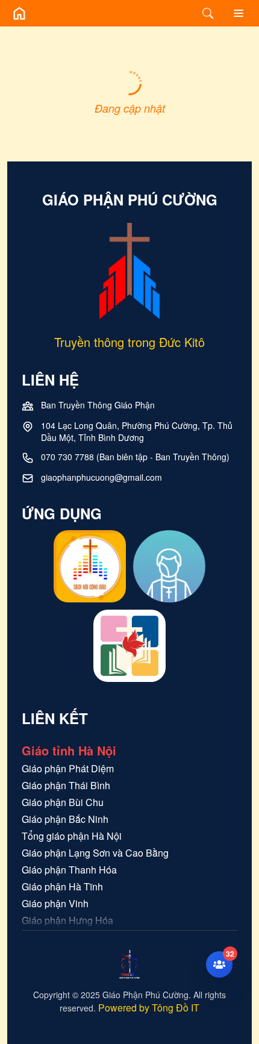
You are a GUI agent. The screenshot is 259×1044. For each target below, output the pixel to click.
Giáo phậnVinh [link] (55, 903)
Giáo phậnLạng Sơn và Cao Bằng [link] (95, 853)
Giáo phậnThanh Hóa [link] (69, 870)
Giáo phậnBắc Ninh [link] (65, 819)
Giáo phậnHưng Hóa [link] (67, 920)
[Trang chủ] (19, 13)
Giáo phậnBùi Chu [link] (63, 802)
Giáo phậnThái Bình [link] (66, 785)
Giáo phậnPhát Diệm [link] (68, 768)
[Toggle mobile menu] (238, 13)
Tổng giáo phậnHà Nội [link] (72, 836)
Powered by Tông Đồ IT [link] (148, 1007)
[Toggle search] (207, 13)
